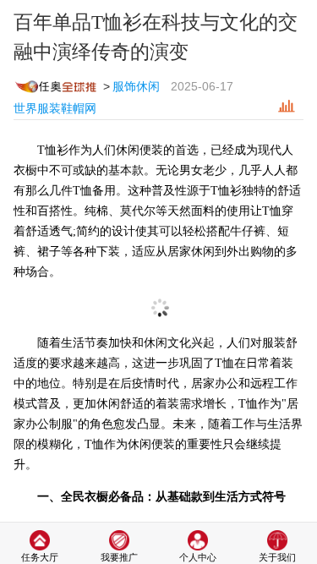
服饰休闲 (136, 86)
